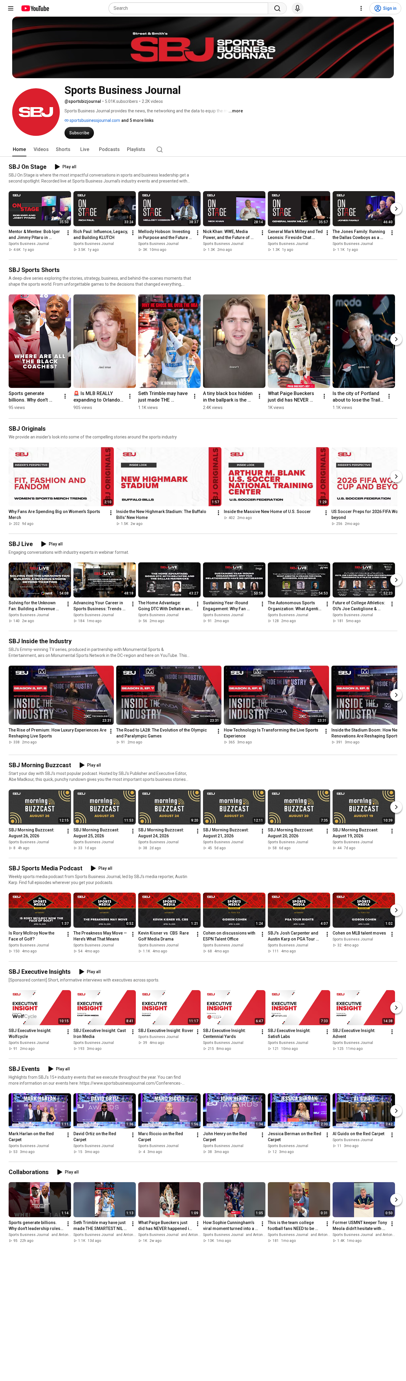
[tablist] (203, 149)
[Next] (396, 209)
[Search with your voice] (297, 8)
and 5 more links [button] (137, 120)
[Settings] (361, 8)
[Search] (277, 8)
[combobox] (190, 8)
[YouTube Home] (35, 8)
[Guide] (10, 8)
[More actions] (68, 233)
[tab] (19, 149)
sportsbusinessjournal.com (94, 120)
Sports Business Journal (29, 244)
